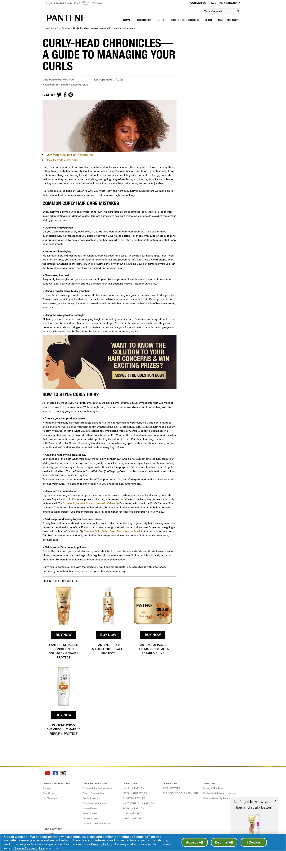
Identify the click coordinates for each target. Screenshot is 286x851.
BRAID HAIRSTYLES (133, 818)
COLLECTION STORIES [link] (185, 20)
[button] (238, 11)
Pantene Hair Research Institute (219, 793)
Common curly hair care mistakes (69, 155)
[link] (77, 3)
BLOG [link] (208, 20)
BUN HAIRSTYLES (132, 813)
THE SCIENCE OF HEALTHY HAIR (180, 793)
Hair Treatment (50, 798)
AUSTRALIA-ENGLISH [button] (224, 2)
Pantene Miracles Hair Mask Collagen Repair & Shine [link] (153, 649)
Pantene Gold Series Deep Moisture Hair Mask (112, 531)
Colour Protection (91, 798)
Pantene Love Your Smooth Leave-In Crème (88, 503)
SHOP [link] (161, 20)
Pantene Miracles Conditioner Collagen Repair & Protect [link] (64, 651)
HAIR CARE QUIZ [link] (228, 20)
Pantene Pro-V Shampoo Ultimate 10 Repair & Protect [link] (63, 729)
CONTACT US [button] (198, 2)
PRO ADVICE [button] (170, 783)
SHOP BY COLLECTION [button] (95, 783)
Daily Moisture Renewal (95, 803)
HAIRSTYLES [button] (130, 783)
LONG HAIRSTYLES (133, 788)
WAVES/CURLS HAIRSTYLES (138, 803)
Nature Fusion (90, 808)
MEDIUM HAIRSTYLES (135, 793)
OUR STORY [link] (144, 20)
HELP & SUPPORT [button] (53, 829)
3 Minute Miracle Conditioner (97, 788)
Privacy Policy (101, 844)
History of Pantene (213, 788)
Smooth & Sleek (91, 818)
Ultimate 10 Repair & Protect (97, 823)
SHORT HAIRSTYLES (134, 798)
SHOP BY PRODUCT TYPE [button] (57, 783)
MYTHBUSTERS (171, 788)
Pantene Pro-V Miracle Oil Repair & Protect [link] (108, 649)
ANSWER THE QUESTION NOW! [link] (139, 375)
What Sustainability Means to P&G (220, 798)
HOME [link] (127, 20)
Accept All (194, 842)
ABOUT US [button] (209, 783)
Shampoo (47, 788)
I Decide (253, 842)
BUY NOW (64, 635)
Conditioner (48, 793)
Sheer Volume (90, 813)
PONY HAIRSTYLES (133, 808)
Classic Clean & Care (93, 793)
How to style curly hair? (62, 160)
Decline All (224, 842)
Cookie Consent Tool (29, 848)
